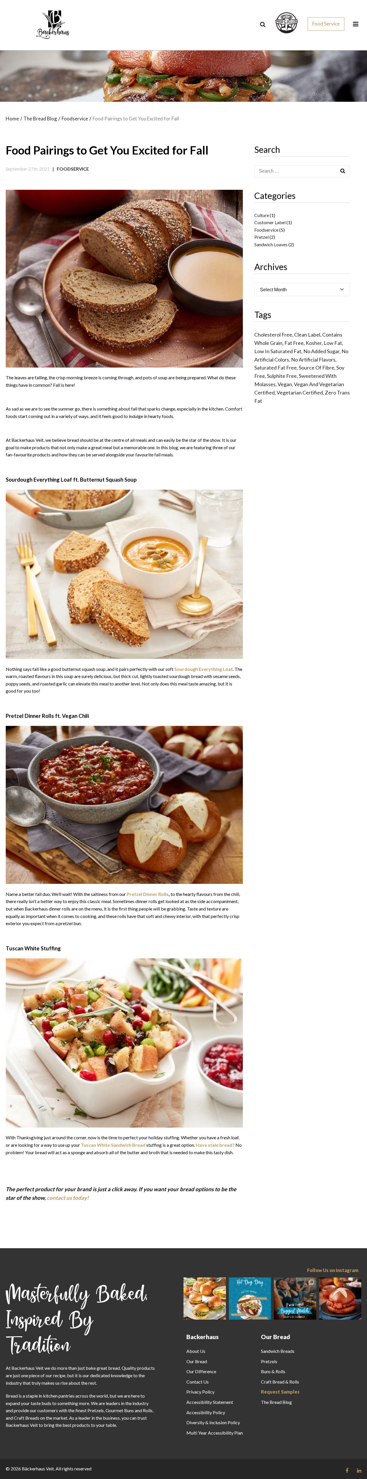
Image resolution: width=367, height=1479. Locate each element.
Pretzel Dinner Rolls (148, 894)
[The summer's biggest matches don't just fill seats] (295, 1298)
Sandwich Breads (277, 1351)
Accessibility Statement (209, 1402)
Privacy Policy (200, 1391)
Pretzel (261, 237)
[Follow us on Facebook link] (346, 1470)
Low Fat (333, 343)
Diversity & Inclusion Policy (213, 1422)
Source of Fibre (316, 367)
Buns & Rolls (273, 1371)
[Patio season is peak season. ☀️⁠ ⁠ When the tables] (205, 1298)
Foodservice (73, 168)
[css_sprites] (286, 22)
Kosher (314, 343)
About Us (195, 1351)
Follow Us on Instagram (332, 1270)
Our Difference (201, 1371)
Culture (261, 215)
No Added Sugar (321, 351)
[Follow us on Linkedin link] (359, 1470)
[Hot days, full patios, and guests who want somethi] (340, 1298)
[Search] (263, 24)
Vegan (285, 384)
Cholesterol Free (273, 334)
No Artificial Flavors (313, 359)
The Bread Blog (276, 1402)
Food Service (326, 24)
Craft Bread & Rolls (280, 1381)
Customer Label (270, 222)
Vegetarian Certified (300, 392)
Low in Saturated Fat (277, 351)
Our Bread (196, 1361)
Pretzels (269, 1361)
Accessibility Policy (205, 1412)
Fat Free (294, 343)
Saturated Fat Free (275, 367)
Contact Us (197, 1381)
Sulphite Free (282, 376)
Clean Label (307, 334)
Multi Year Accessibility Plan (214, 1432)
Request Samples (280, 1391)
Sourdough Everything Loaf (203, 669)
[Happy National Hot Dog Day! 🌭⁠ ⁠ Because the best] (250, 1298)
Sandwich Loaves (271, 244)
